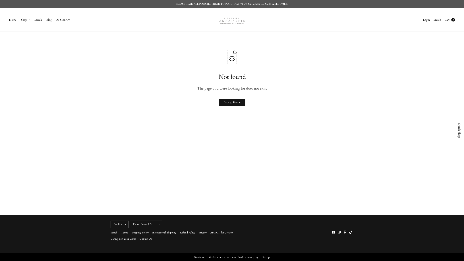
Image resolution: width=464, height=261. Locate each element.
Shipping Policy (140, 232)
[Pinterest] (345, 232)
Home (12, 20)
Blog (49, 20)
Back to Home (232, 102)
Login (426, 20)
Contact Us (146, 239)
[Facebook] (333, 232)
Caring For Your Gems (123, 239)
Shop (24, 20)
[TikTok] (351, 232)
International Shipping (164, 232)
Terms (124, 232)
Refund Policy (187, 232)
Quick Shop (459, 130)
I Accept (266, 257)
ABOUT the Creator (221, 232)
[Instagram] (339, 232)
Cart (447, 20)
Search (38, 20)
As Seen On (63, 20)
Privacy (203, 232)
